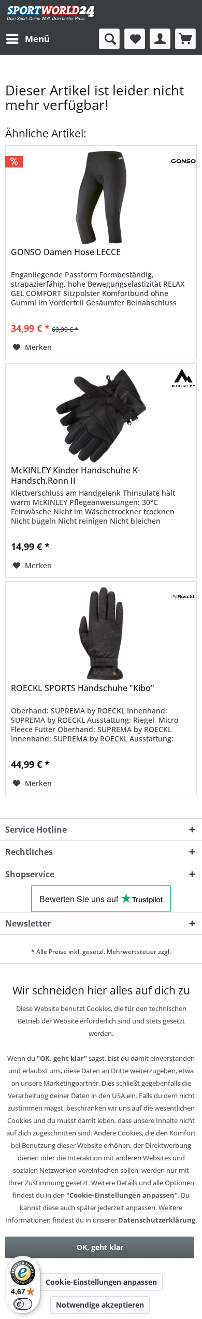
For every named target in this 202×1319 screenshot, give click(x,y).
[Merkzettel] (134, 39)
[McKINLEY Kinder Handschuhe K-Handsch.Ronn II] (101, 415)
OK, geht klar (100, 1247)
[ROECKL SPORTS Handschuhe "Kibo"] (101, 633)
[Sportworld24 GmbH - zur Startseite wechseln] (51, 14)
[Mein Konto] (160, 39)
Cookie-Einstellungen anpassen (101, 1282)
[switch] (22, 1304)
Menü (37, 39)
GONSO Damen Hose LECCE (66, 252)
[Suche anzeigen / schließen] (109, 39)
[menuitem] (27, 39)
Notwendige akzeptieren (100, 1305)
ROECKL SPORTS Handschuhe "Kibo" (82, 688)
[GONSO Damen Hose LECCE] (101, 197)
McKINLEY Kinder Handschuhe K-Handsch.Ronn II (75, 475)
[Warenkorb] (185, 39)
